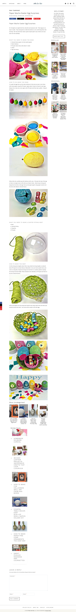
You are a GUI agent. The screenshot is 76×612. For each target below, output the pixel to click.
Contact (42, 607)
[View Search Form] (73, 3)
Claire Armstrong (13, 15)
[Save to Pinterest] (1, 307)
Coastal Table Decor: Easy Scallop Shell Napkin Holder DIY (20, 513)
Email (25, 594)
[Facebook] (65, 4)
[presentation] (19, 432)
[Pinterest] (70, 4)
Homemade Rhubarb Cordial (18, 440)
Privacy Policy (27, 607)
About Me (36, 607)
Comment (12, 576)
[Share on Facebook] (1, 303)
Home (25, 3)
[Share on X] (1, 305)
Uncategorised (16, 10)
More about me (58, 36)
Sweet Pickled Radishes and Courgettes (19, 557)
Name (11, 594)
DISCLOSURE (49, 607)
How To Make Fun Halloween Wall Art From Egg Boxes (19, 489)
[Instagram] (68, 4)
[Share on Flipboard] (1, 309)
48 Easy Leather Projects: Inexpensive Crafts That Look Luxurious (19, 463)
